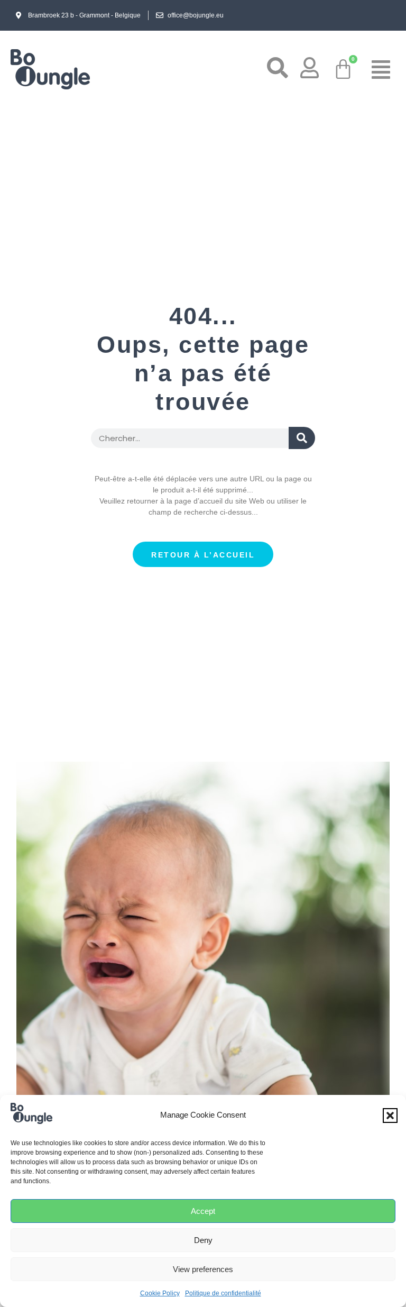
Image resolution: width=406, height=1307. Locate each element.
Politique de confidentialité (223, 1293)
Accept (203, 1211)
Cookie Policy (160, 1293)
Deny (203, 1240)
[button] (390, 1115)
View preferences (203, 1269)
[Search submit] (302, 438)
